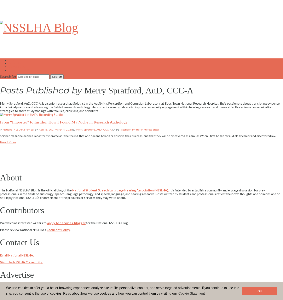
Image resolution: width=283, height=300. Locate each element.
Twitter (136, 129)
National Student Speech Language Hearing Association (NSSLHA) (120, 190)
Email (156, 129)
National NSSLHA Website (27, 70)
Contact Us (16, 66)
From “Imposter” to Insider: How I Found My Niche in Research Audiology (64, 122)
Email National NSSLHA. (17, 255)
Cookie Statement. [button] (192, 293)
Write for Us (17, 63)
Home (12, 60)
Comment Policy (58, 230)
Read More (8, 142)
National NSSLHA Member (18, 129)
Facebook (125, 129)
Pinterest (146, 129)
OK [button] (260, 291)
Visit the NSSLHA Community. (21, 262)
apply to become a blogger (66, 223)
